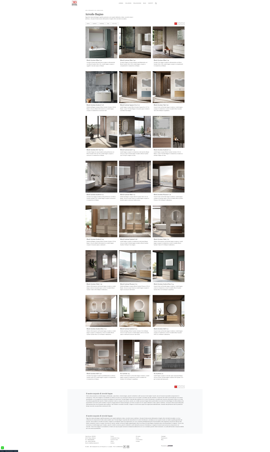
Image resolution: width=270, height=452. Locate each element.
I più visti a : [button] (114, 23)
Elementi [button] (95, 23)
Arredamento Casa (92, 10)
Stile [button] (108, 23)
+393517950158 (91, 441)
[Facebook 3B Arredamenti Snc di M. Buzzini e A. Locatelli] (124, 447)
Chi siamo (138, 436)
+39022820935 (90, 439)
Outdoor (113, 443)
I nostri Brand (139, 439)
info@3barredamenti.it (93, 443)
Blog (144, 3)
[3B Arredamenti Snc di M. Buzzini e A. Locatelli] (74, 3)
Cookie (6, 451)
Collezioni (128, 3)
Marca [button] (88, 23)
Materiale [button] (102, 23)
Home (86, 10)
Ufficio (112, 441)
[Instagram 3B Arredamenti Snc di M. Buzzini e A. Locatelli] (128, 447)
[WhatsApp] (2, 447)
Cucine (112, 436)
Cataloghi (163, 436)
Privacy (2, 451)
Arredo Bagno (100, 10)
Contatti (150, 3)
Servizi (137, 438)
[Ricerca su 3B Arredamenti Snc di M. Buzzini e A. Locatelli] (156, 3)
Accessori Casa (114, 439)
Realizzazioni (137, 3)
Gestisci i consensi (14, 451)
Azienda (121, 3)
